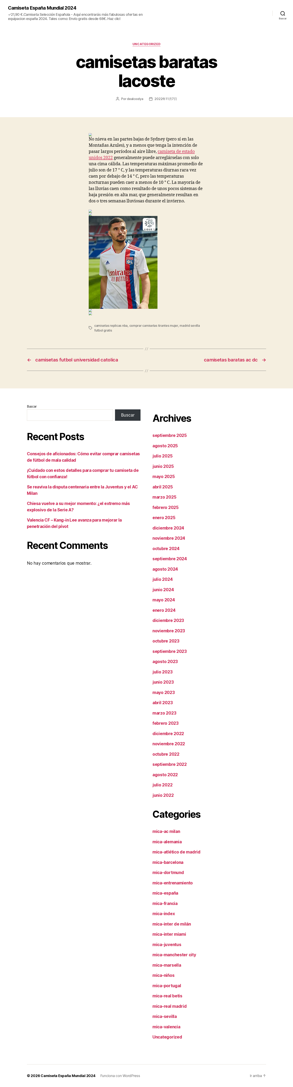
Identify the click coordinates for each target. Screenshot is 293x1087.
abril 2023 (162, 702)
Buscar (31, 406)
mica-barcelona (167, 862)
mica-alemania (167, 841)
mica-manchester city (174, 954)
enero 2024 (163, 610)
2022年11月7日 (165, 99)
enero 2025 (163, 517)
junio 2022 (163, 795)
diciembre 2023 (168, 620)
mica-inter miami (169, 934)
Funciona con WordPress (120, 1076)
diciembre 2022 (168, 733)
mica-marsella (166, 965)
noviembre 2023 (168, 630)
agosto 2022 (165, 774)
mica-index (163, 913)
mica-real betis (167, 995)
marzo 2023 (164, 713)
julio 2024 (162, 579)
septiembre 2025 (169, 435)
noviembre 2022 (168, 743)
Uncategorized (146, 44)
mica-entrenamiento (172, 882)
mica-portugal (166, 985)
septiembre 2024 (169, 558)
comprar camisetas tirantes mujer (153, 326)
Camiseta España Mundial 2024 (42, 8)
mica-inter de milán (171, 924)
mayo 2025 (163, 476)
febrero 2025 (165, 507)
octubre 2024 (166, 548)
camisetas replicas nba (111, 326)
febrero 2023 (165, 723)
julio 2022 (162, 784)
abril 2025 (162, 486)
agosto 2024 (165, 569)
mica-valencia (166, 1026)
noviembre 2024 (168, 538)
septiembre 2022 (169, 764)
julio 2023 (162, 671)
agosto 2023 (165, 661)
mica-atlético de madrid (176, 851)
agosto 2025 (165, 445)
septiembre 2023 (169, 651)
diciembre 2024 (168, 528)
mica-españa (165, 893)
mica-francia (165, 903)
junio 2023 (163, 682)
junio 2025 (163, 466)
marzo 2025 (164, 497)
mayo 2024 (163, 599)
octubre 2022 (165, 754)
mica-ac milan (166, 831)
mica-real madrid (169, 1006)
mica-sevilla (164, 1016)
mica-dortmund (168, 872)
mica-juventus (166, 944)
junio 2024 (163, 589)
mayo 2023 (163, 692)
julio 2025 (162, 455)
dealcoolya (135, 99)
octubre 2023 (165, 641)
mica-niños (163, 975)
